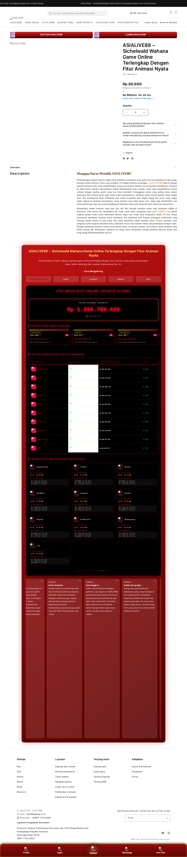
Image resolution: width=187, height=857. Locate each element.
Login (60, 852)
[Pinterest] (133, 159)
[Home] (22, 13)
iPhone (20, 777)
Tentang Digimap (102, 777)
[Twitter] (128, 159)
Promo (26, 852)
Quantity (127, 105)
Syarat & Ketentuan (141, 766)
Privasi (135, 777)
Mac (19, 766)
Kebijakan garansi (63, 782)
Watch (20, 782)
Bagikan (129, 153)
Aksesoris (21, 792)
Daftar (93, 853)
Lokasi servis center (65, 787)
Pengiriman (137, 772)
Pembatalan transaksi (65, 792)
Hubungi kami (100, 766)
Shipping (127, 88)
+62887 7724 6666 (41, 818)
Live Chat (160, 852)
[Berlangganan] (167, 818)
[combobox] (77, 13)
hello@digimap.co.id (35, 814)
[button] (16, 22)
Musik (19, 787)
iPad (19, 772)
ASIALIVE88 (146, 839)
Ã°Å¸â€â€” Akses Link (38, 279)
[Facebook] (124, 159)
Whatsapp (127, 852)
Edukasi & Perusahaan (66, 797)
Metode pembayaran (65, 772)
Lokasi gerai (99, 772)
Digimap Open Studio (65, 766)
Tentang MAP (100, 782)
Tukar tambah (61, 777)
